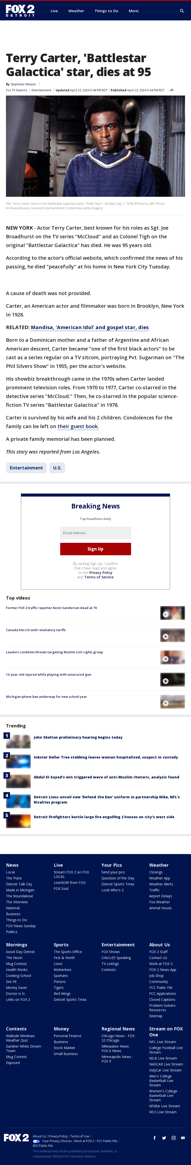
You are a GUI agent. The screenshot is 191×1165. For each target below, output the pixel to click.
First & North (64, 957)
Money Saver (16, 987)
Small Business (66, 1053)
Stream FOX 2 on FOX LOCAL (71, 874)
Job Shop (156, 975)
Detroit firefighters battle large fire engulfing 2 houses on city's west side (104, 816)
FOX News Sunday (21, 925)
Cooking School (18, 975)
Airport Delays (160, 896)
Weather (159, 865)
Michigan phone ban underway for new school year (46, 696)
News (12, 865)
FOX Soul (61, 888)
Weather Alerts (161, 884)
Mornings (16, 945)
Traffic (154, 890)
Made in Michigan (20, 890)
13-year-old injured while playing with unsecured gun (48, 674)
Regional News (118, 1029)
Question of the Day (117, 878)
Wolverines (62, 969)
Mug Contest (16, 963)
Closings (156, 872)
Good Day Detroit (20, 951)
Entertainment (41, 90)
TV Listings (110, 963)
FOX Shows (110, 951)
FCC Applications (162, 993)
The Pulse (14, 878)
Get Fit (11, 981)
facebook (155, 1138)
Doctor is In (15, 993)
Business (13, 914)
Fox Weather (159, 902)
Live (58, 865)
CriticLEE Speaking (116, 957)
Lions (58, 963)
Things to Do (16, 919)
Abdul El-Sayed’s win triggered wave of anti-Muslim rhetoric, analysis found (106, 777)
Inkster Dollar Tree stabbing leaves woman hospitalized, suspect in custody (106, 757)
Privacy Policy (100, 572)
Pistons (60, 981)
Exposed (13, 1062)
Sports (61, 945)
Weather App (159, 878)
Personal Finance (67, 1035)
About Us (159, 945)
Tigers (59, 987)
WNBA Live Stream (164, 1106)
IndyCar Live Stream (165, 1070)
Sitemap (155, 1015)
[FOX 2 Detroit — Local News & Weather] (22, 11)
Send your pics (113, 872)
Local (10, 872)
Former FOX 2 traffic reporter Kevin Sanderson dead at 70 (51, 608)
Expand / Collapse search (182, 11)
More (133, 10)
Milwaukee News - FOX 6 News (116, 1048)
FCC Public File (161, 987)
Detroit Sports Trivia (117, 884)
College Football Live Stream (166, 1050)
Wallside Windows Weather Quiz (20, 1038)
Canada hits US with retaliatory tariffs (36, 630)
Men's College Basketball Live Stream (161, 1080)
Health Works (17, 969)
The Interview (17, 902)
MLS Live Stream (163, 1112)
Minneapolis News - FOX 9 (117, 1059)
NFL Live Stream (162, 1041)
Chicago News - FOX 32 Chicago (118, 1038)
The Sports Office (68, 951)
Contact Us (158, 957)
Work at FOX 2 (161, 963)
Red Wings (62, 993)
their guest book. (78, 426)
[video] (172, 613)
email (183, 1138)
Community (158, 981)
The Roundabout (19, 896)
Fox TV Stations (16, 90)
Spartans (61, 975)
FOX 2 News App (162, 969)
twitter (164, 1138)
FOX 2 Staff (158, 951)
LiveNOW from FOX (70, 882)
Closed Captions (162, 999)
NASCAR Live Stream (166, 1064)
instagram (174, 1138)
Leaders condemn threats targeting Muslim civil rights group (54, 652)
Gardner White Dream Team (23, 1048)
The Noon (14, 957)
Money (61, 1029)
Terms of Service (98, 577)
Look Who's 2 (112, 890)
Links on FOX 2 (18, 999)
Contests (108, 969)
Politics (11, 931)
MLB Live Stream (163, 1058)
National (13, 908)
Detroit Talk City (19, 884)
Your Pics (111, 865)
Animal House (160, 908)
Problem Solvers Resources (162, 1007)
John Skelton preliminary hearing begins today (78, 737)
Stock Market (64, 1047)
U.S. (57, 468)
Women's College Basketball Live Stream (163, 1095)
